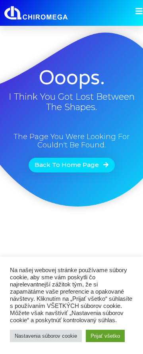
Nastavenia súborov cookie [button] (46, 336)
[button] (72, 165)
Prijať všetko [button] (105, 336)
